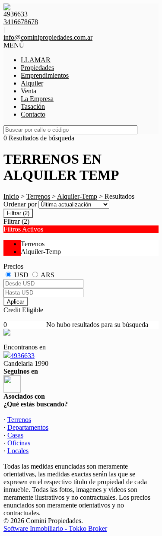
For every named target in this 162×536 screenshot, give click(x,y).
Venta (28, 91)
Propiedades (37, 67)
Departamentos (27, 427)
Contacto (33, 114)
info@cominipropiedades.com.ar (47, 37)
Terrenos (38, 196)
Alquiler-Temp (77, 196)
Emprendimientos (45, 75)
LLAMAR (36, 59)
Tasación (33, 106)
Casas (15, 435)
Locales (18, 450)
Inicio (11, 196)
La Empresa (37, 98)
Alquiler (32, 83)
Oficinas (18, 443)
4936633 (22, 355)
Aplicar (15, 301)
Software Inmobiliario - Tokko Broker (55, 528)
